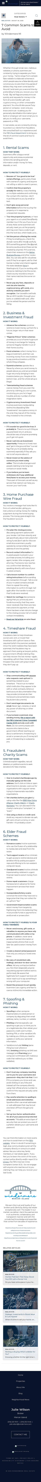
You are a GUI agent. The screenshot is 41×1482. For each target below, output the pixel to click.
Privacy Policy (27, 1458)
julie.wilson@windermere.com (20, 1424)
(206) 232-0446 (25, 1422)
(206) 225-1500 (13, 1422)
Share (38, 24)
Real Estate (6, 20)
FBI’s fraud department (16, 133)
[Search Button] (36, 16)
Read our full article (15, 619)
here (25, 266)
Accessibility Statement (13, 1460)
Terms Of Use (12, 1458)
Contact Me (20, 1434)
